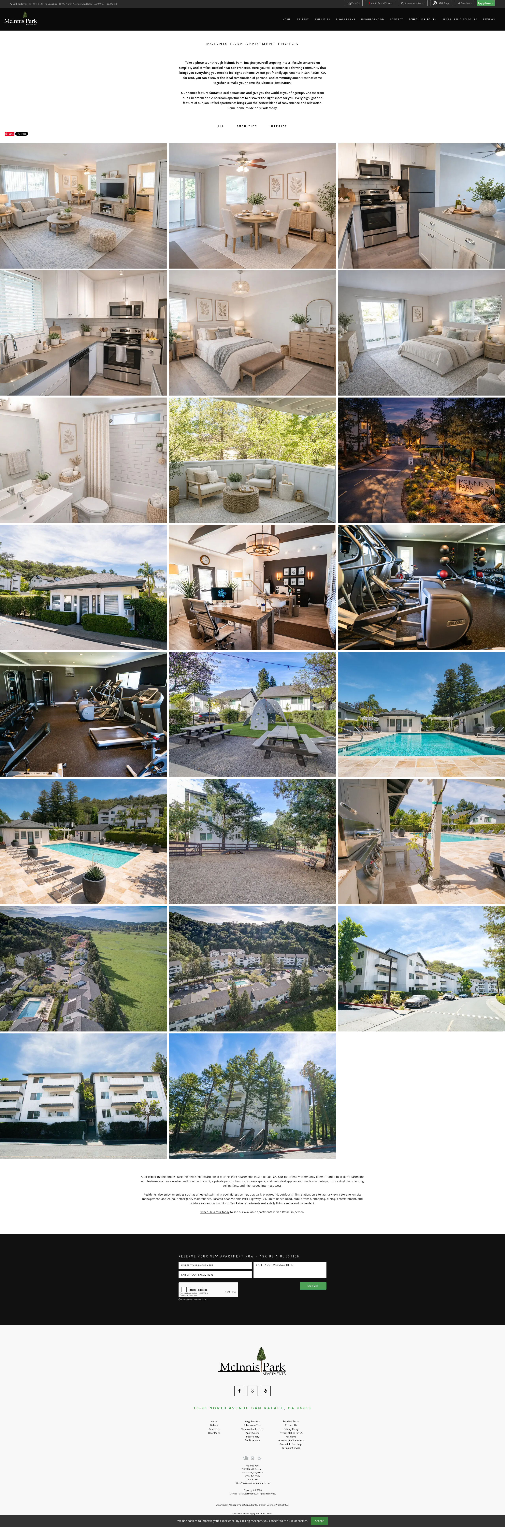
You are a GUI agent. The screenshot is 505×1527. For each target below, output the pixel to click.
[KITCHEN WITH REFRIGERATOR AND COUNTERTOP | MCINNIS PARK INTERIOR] (421, 206)
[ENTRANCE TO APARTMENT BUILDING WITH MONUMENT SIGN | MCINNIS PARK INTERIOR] (421, 460)
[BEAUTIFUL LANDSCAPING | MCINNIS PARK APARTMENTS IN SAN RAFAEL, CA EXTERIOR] (252, 1096)
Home (287, 19)
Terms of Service (291, 1448)
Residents (466, 3)
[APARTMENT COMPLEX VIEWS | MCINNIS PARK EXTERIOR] (252, 968)
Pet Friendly (252, 1436)
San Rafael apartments (220, 103)
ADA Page (444, 3)
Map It (113, 4)
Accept (319, 1521)
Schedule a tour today (214, 1212)
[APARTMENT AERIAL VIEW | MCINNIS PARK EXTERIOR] (83, 968)
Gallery (303, 19)
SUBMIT (313, 1286)
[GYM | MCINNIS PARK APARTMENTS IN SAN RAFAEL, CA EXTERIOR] (421, 587)
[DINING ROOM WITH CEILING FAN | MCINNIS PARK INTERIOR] (252, 206)
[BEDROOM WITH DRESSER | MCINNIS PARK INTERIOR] (252, 333)
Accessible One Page (291, 1444)
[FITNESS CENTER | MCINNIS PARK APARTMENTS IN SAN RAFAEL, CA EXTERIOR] (83, 714)
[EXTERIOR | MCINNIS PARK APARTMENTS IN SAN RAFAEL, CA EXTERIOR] (83, 1096)
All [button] (221, 126)
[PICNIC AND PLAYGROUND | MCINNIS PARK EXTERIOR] (252, 714)
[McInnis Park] (252, 1362)
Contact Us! (252, 1479)
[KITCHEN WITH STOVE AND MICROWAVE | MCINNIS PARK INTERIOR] (83, 333)
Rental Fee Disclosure (459, 19)
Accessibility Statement (291, 1440)
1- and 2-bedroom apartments (344, 1177)
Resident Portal (291, 1421)
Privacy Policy (291, 1429)
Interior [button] (279, 126)
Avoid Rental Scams (381, 3)
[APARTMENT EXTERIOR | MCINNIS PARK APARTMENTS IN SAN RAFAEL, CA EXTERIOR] (421, 968)
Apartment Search (414, 3)
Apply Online (252, 1433)
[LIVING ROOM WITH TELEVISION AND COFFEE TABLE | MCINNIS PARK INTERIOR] (83, 206)
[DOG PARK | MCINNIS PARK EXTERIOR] (252, 841)
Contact (396, 19)
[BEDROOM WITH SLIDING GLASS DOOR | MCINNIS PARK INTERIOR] (421, 333)
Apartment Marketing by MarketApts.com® (252, 1513)
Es (355, 3)
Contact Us (291, 1425)
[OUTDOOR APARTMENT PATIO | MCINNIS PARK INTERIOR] (252, 460)
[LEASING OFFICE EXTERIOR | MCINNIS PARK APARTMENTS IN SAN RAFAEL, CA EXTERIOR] (83, 587)
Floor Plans (345, 19)
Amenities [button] (247, 126)
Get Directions (252, 1440)
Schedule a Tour (252, 1425)
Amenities (322, 19)
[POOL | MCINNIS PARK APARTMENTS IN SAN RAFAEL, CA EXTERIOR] (421, 714)
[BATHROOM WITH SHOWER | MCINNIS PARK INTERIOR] (83, 460)
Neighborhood (372, 19)
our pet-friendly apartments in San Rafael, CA (292, 73)
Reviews (489, 19)
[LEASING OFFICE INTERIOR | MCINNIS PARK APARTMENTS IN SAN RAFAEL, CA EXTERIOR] (252, 587)
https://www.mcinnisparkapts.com (252, 1482)
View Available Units (252, 1429)
